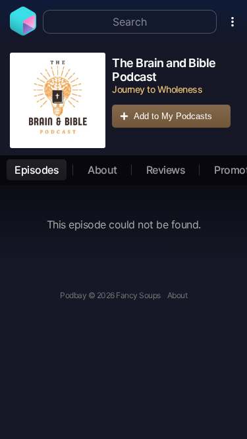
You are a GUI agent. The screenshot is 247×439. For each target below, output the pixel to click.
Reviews (166, 169)
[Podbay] (23, 31)
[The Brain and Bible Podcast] (57, 100)
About (102, 169)
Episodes (36, 169)
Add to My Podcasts (173, 116)
